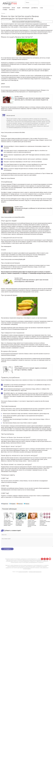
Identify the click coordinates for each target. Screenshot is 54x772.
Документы (34, 7)
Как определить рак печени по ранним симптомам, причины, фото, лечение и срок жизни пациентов (31, 99)
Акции (18, 7)
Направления (6, 7)
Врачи (13, 7)
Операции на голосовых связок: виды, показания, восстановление (45, 523)
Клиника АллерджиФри (23, 571)
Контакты (12, 9)
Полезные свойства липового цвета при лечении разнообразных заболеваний (31, 280)
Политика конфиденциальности (35, 571)
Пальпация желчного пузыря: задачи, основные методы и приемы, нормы (30, 368)
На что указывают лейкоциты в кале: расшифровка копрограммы (20, 523)
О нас (41, 7)
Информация (25, 7)
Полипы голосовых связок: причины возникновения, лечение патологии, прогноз (32, 524)
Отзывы (5, 9)
